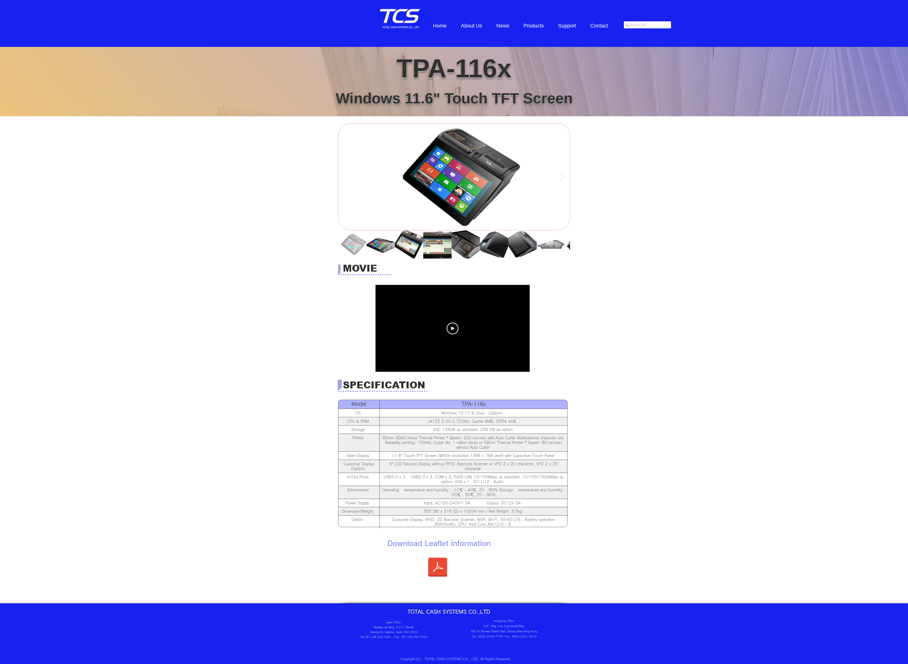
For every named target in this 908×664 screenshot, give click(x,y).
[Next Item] (562, 176)
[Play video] (452, 328)
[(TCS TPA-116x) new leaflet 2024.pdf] (437, 567)
